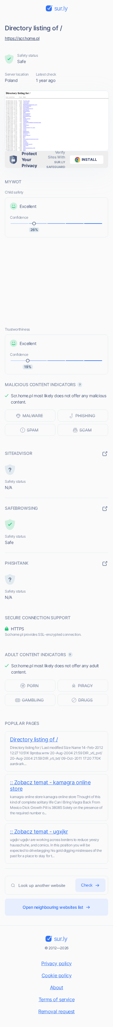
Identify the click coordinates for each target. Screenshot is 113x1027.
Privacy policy (56, 963)
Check (87, 885)
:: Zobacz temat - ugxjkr (39, 831)
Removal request (56, 1011)
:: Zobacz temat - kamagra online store (50, 785)
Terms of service (56, 999)
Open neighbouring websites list (53, 907)
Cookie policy (57, 975)
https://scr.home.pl (22, 38)
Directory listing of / (34, 739)
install (89, 159)
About (56, 987)
